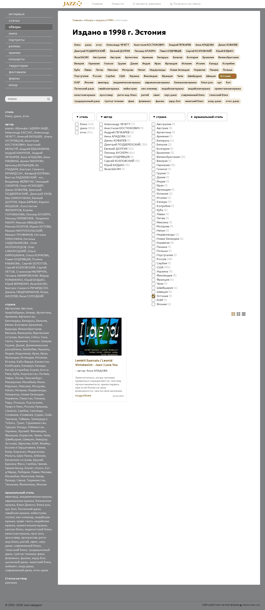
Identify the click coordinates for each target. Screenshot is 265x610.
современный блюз (27, 545)
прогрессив (29, 537)
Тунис (20, 423)
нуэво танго (25, 521)
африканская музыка (19, 501)
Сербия (23, 410)
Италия (10, 361)
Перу (8, 402)
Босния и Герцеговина (20, 447)
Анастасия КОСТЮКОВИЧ (149, 44)
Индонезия (23, 353)
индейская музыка (173, 88)
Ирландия (12, 357)
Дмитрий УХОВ (40, 194)
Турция (10, 427)
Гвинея (42, 464)
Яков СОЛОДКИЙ (31, 296)
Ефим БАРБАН (28, 202)
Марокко (11, 386)
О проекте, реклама (147, 3)
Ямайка (45, 443)
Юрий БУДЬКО (34, 280)
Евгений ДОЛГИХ (120, 51)
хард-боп (38, 558)
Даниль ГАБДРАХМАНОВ (22, 292)
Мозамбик (12, 476)
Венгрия (10, 333)
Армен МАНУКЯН (31, 161)
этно (26, 116)
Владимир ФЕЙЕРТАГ (19, 181)
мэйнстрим (38, 513)
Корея (34, 370)
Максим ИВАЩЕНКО (29, 222)
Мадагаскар (36, 451)
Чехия (38, 435)
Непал (9, 390)
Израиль (44, 349)
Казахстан (42, 361)
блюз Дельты (26, 505)
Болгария (21, 324)
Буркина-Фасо (15, 464)
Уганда (21, 427)
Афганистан (27, 316)
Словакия (11, 414)
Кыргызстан (29, 374)
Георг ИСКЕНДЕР (31, 185)
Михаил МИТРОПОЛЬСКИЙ (23, 230)
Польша (19, 402)
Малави (46, 472)
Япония (42, 484)
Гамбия (31, 464)
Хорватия (25, 435)
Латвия (44, 374)
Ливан (9, 378)
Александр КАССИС (19, 132)
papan (9, 128)
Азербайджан (14, 312)
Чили (46, 435)
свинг (34, 541)
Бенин (9, 324)
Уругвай (23, 431)
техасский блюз (16, 550)
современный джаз (18, 570)
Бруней (38, 460)
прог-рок (37, 533)
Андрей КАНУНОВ (18, 153)
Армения (11, 316)
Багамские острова (18, 460)
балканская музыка (185, 82)
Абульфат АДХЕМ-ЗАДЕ (32, 128)
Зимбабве (29, 349)
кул (7, 509)
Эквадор (41, 439)
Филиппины (27, 484)
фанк (40, 554)
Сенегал (10, 410)
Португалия (34, 402)
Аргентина (43, 312)
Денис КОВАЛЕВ (16, 190)
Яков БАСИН (38, 284)
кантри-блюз (14, 529)
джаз (17, 116)
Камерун (27, 365)
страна (161, 117)
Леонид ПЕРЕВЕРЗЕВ (19, 218)
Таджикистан (36, 480)
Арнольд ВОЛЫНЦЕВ (19, 165)
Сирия (21, 480)
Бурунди (11, 329)
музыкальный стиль (208, 117)
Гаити (9, 341)
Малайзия (29, 382)
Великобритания (29, 329)
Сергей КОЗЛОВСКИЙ (20, 267)
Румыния (41, 406)
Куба (16, 374)
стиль (83, 117)
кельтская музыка (17, 533)
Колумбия (22, 370)
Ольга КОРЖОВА (37, 255)
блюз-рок (43, 505)
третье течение (25, 554)
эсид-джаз (25, 566)
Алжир (30, 312)
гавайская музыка (17, 513)
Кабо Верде (25, 361)
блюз (8, 116)
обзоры (89, 20)
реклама (11, 582)
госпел (9, 517)
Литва (19, 378)
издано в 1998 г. (105, 20)
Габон (35, 337)
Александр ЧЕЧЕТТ (117, 44)
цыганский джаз (16, 562)
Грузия (9, 345)
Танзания (11, 484)
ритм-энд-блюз (127, 95)
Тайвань (24, 419)
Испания (41, 357)
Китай (9, 370)
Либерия (24, 472)
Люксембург (33, 378)
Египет (29, 468)
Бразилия (35, 324)
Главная (97, 3)
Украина (11, 431)
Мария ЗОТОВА (40, 226)
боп (13, 509)
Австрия (26, 308)
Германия (21, 341)
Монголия (27, 476)
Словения (26, 414)
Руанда (10, 480)
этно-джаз (40, 570)
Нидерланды (37, 390)
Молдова (38, 386)
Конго (39, 468)
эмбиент (11, 566)
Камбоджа (12, 365)
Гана (44, 337)
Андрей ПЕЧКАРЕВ (180, 44)
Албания (39, 455)
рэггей (24, 541)
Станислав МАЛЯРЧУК (31, 271)
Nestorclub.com (251, 604)
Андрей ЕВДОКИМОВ (34, 149)
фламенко (12, 558)
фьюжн (25, 558)
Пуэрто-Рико (14, 406)
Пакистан (26, 398)
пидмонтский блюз (38, 529)
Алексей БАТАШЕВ (30, 136)
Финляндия (38, 431)
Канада (40, 365)
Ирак (35, 353)
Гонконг (34, 341)
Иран (44, 353)
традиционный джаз (87, 101)
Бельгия (41, 320)
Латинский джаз (29, 509)
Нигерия (20, 390)
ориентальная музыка (32, 525)
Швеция (28, 439)
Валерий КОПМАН (37, 173)
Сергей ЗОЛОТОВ (34, 263)
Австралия (12, 308)
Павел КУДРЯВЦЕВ (18, 259)
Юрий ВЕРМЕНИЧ (17, 284)
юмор (13, 85)
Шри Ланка (24, 455)
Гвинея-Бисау (14, 468)
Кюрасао (19, 451)
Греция (46, 341)
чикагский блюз (40, 562)
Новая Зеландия (32, 394)
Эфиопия (24, 443)
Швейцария (13, 439)
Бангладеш (13, 320)
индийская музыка (199, 88)
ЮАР (35, 443)
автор (108, 117)
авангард (11, 496)
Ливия (35, 472)
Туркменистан (36, 423)
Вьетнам (24, 337)
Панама (39, 398)
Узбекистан (36, 427)
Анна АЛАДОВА (31, 157)
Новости (118, 3)
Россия (29, 406)
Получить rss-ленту (187, 3)
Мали (40, 382)
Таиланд (11, 419)
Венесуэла (24, 333)
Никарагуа (12, 394)
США (48, 414)
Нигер (40, 476)
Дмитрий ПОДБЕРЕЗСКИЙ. (90, 51)
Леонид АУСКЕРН (38, 214)
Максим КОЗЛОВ (16, 226)
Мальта (10, 455)
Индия (9, 353)
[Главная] (74, 4)
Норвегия (11, 398)
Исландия (27, 357)
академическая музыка (35, 496)
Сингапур (36, 410)
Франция (11, 435)
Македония (13, 382)
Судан (38, 414)
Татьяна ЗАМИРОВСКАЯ (21, 275)
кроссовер (12, 537)
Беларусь (28, 320)
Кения (41, 447)
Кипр (8, 451)
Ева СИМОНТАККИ (17, 198)
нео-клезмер (25, 517)
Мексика (25, 386)
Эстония (11, 443)
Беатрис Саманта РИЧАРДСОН (26, 288)
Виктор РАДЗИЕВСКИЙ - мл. (24, 177)
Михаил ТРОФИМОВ (19, 234)
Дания (20, 345)
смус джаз (170, 95)
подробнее (83, 395)
